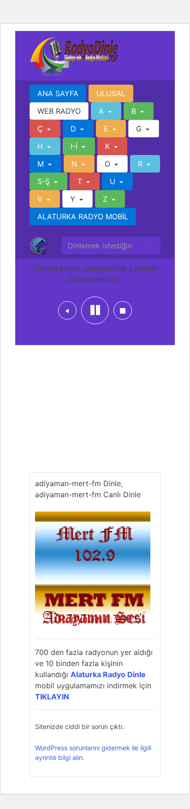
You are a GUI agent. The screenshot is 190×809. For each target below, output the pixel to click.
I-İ (75, 146)
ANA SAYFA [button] (57, 93)
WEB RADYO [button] (59, 111)
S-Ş (44, 181)
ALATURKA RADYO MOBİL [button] (82, 216)
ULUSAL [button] (110, 93)
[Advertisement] (95, 414)
